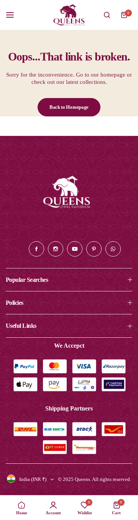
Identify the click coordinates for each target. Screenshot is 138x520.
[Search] (107, 15)
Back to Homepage (69, 107)
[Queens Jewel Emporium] (69, 15)
